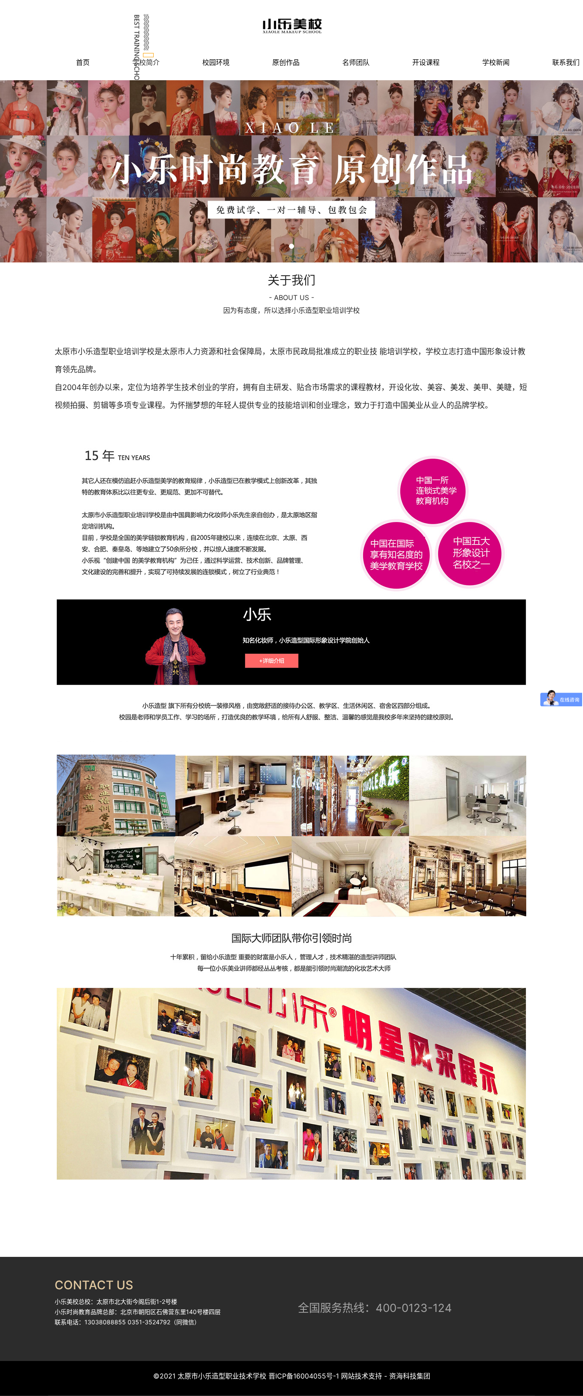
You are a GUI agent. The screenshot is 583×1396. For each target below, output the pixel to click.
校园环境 (216, 62)
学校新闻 (496, 62)
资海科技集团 (408, 1376)
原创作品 (286, 62)
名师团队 (356, 62)
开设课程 (426, 62)
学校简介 (146, 62)
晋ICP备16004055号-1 (303, 1376)
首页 (83, 62)
